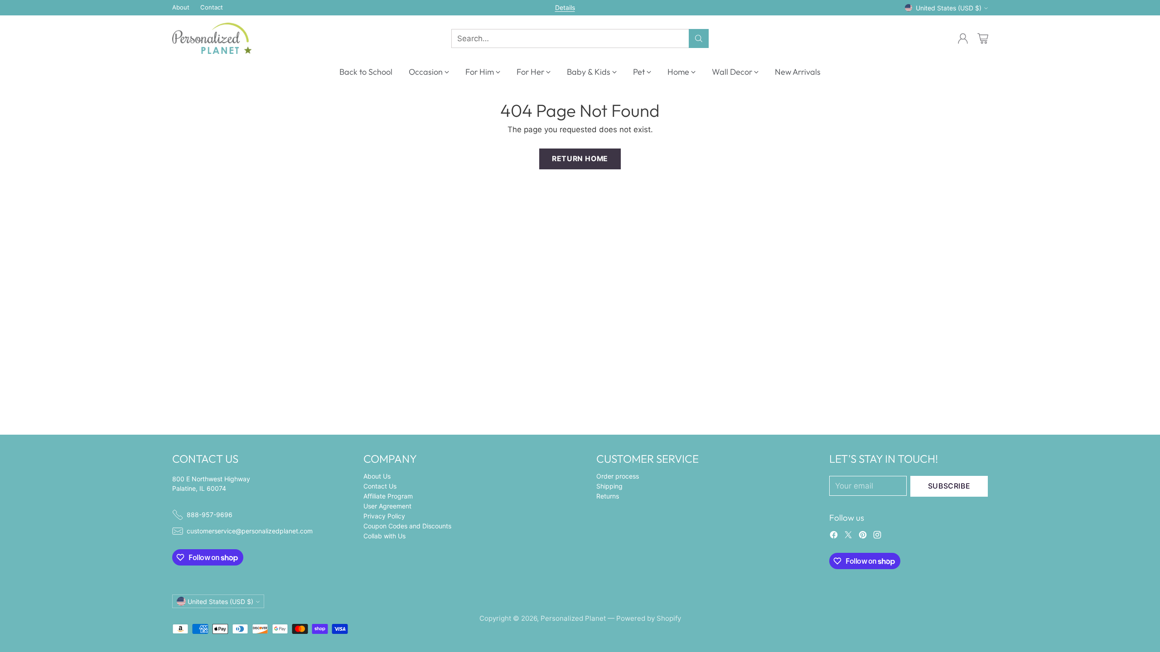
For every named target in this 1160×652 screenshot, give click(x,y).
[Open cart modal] (982, 38)
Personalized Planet (573, 618)
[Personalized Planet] (211, 38)
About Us (377, 476)
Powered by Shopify (648, 618)
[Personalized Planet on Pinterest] (862, 536)
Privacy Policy (384, 516)
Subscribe (949, 486)
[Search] (699, 38)
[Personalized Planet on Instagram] (877, 536)
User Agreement (387, 506)
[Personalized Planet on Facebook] (833, 536)
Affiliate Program (388, 496)
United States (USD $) (948, 8)
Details (565, 8)
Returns (607, 496)
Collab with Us (384, 536)
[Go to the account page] (963, 38)
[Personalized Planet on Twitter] (848, 536)
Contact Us (379, 486)
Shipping (609, 486)
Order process (617, 476)
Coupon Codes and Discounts (407, 526)
